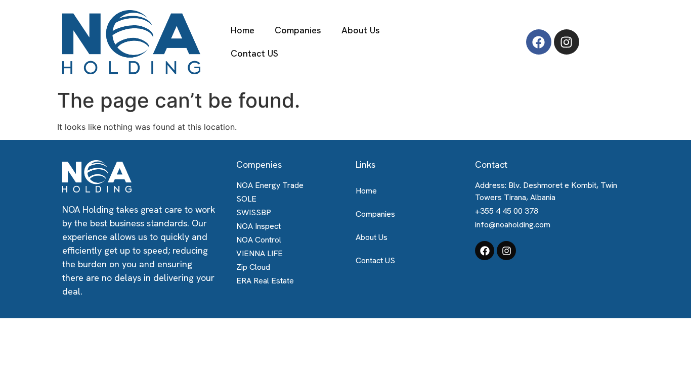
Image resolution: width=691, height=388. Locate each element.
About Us (360, 30)
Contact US (254, 53)
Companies (298, 30)
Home (242, 30)
